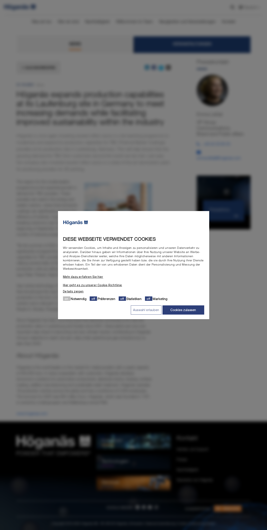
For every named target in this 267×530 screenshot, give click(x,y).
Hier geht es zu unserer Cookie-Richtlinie (92, 285)
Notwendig (78, 298)
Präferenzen (106, 298)
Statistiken (134, 298)
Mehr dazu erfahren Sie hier (83, 276)
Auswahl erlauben (146, 310)
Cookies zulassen (183, 310)
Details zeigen (73, 291)
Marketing (160, 298)
